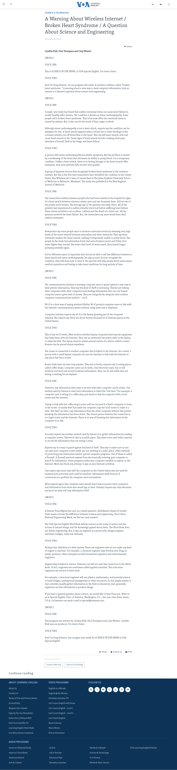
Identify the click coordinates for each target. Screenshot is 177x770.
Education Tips (55, 758)
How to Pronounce (57, 733)
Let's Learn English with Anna (62, 703)
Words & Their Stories (99, 763)
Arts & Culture (15, 763)
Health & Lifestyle (98, 748)
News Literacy (55, 723)
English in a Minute (57, 689)
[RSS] (115, 689)
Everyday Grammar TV (59, 698)
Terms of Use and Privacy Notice (23, 698)
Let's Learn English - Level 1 (61, 708)
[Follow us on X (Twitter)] (97, 689)
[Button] (128, 46)
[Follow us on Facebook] (90, 689)
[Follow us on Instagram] (109, 689)
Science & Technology (57, 13)
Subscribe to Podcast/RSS (20, 718)
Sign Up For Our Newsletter (21, 713)
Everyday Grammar (57, 763)
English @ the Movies (58, 694)
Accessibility (14, 703)
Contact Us (13, 694)
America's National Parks (20, 748)
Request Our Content (18, 708)
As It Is (52, 748)
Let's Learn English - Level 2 (61, 713)
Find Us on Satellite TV (19, 723)
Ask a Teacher (55, 753)
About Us (13, 689)
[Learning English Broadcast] (153, 4)
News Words (54, 728)
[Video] (161, 4)
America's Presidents (18, 753)
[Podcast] (121, 689)
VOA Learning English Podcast (143, 748)
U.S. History (95, 758)
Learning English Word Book (21, 728)
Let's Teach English (57, 718)
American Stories (16, 758)
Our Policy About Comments (21, 733)
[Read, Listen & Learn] (169, 4)
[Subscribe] (127, 689)
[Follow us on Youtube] (103, 689)
